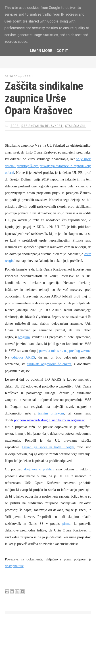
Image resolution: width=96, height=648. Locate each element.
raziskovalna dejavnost (42, 126)
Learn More (41, 51)
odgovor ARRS (23, 357)
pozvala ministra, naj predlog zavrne (64, 351)
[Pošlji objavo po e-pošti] (7, 591)
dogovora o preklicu (39, 469)
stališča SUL (75, 126)
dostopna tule (14, 566)
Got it (62, 51)
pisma (66, 523)
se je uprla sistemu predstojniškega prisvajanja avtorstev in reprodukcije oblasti (48, 165)
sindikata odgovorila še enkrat (49, 364)
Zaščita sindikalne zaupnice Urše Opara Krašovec (44, 98)
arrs (15, 126)
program (24, 337)
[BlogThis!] (12, 591)
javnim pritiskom (51, 413)
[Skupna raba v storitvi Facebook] (22, 591)
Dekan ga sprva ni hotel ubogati (48, 447)
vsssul (28, 76)
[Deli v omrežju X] (17, 591)
